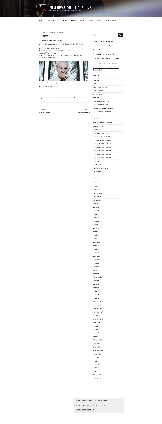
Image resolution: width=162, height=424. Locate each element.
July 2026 (96, 182)
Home (40, 20)
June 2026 (96, 186)
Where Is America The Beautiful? (103, 108)
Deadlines (96, 129)
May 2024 (96, 217)
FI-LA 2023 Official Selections (102, 147)
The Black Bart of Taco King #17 (102, 111)
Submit (91, 20)
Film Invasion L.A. (59, 32)
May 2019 (96, 284)
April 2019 (96, 287)
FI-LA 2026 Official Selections (102, 157)
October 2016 (97, 347)
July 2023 (96, 221)
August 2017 (97, 322)
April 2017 (96, 336)
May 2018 (96, 294)
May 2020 (96, 270)
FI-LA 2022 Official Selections (102, 143)
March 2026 (96, 189)
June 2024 (96, 214)
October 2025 (97, 200)
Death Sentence (98, 90)
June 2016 (96, 361)
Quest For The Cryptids (100, 87)
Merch (82, 20)
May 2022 (96, 238)
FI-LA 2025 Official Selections (102, 154)
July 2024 (96, 210)
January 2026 (97, 196)
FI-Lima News (97, 164)
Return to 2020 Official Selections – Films (53, 87)
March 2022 (96, 242)
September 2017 (98, 319)
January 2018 (97, 305)
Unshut (95, 83)
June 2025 (96, 203)
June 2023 (96, 224)
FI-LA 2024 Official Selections (102, 150)
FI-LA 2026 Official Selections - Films (104, 54)
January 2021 (97, 259)
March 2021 (96, 256)
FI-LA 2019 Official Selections (102, 133)
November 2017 (98, 312)
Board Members (98, 126)
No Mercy (96, 80)
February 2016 (97, 375)
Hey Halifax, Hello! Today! (100, 104)
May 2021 (96, 252)
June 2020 (96, 266)
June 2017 (96, 329)
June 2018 (96, 291)
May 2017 (96, 333)
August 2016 (97, 354)
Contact (73, 20)
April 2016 (96, 368)
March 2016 (96, 371)
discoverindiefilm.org (85, 410)
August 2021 (97, 245)
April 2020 (96, 273)
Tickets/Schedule (110, 20)
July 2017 (96, 326)
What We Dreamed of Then (101, 101)
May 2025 (96, 207)
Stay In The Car (97, 94)
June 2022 (96, 235)
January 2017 (97, 343)
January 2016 (97, 378)
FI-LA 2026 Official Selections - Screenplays (106, 58)
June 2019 (96, 280)
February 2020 (97, 277)
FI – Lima (63, 20)
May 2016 (96, 364)
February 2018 (97, 301)
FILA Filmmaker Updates (100, 168)
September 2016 (98, 350)
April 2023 (96, 231)
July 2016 (96, 357)
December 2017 (98, 308)
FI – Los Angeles (51, 20)
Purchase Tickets (98, 50)
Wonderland (96, 97)
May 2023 (96, 228)
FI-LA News (70, 97)
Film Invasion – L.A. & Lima (70, 7)
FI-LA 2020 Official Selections (53, 97)
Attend (99, 20)
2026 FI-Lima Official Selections (102, 122)
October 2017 (97, 315)
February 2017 (97, 340)
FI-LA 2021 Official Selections (102, 140)
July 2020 (96, 263)
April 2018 (96, 298)
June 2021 (96, 249)
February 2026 (97, 193)
